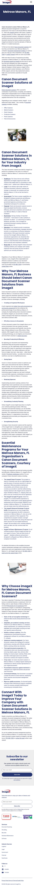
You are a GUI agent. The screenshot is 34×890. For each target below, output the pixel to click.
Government (5, 852)
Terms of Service (13, 880)
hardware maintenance (13, 474)
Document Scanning (7, 827)
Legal (3, 849)
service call (25, 500)
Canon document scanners (21, 47)
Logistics (4, 846)
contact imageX (10, 54)
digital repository (22, 336)
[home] (7, 2)
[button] (30, 2)
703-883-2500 (17, 264)
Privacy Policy (5, 880)
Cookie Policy (20, 880)
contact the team (20, 738)
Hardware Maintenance (7, 835)
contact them (5, 266)
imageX (12, 32)
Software (4, 838)
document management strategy (17, 51)
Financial (4, 855)
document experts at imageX (12, 61)
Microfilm (4, 832)
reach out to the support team (10, 553)
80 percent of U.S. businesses (15, 606)
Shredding (4, 829)
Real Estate (4, 858)
